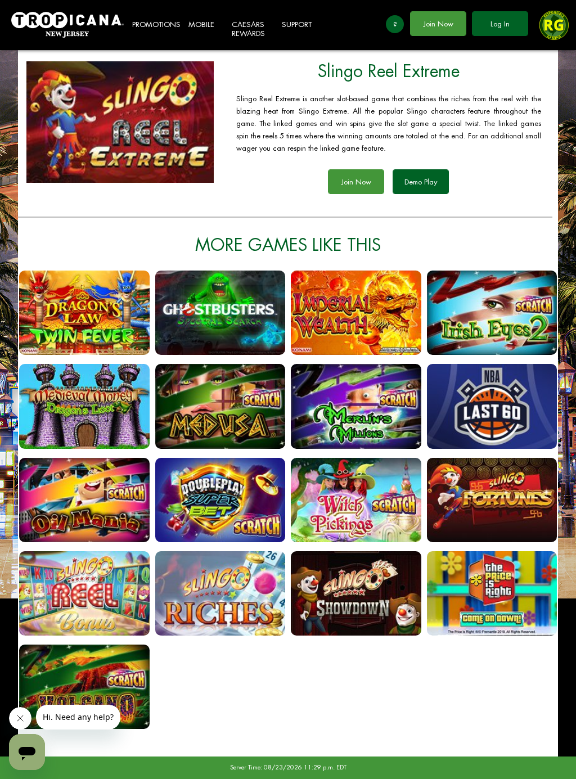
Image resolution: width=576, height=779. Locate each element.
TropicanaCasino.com (67, 25)
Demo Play (420, 182)
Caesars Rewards (248, 29)
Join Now (438, 24)
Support (297, 24)
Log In (500, 24)
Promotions (156, 24)
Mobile (201, 24)
